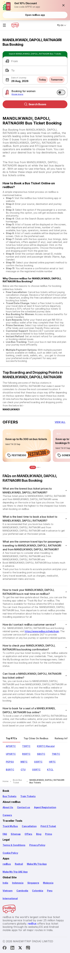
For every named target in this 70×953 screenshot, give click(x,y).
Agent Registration (45, 807)
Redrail (19, 864)
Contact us (23, 807)
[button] (63, 5)
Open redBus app (35, 15)
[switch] (61, 92)
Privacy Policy (37, 845)
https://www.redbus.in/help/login (42, 631)
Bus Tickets (9, 796)
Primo (48, 834)
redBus (7, 864)
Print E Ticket (48, 826)
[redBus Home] (15, 25)
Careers (7, 815)
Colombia (37, 890)
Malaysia (48, 882)
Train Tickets (28, 796)
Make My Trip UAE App (15, 871)
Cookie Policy (10, 852)
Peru (49, 890)
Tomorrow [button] (57, 79)
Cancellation (29, 826)
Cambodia (22, 890)
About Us (8, 807)
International (10, 898)
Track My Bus (10, 826)
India (5, 882)
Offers (28, 834)
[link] (27, 445)
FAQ (5, 834)
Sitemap (16, 834)
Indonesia (17, 882)
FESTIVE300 (19, 455)
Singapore (33, 882)
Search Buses (37, 104)
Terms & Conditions (14, 845)
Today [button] (42, 79)
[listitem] (8, 434)
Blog (38, 834)
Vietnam (8, 890)
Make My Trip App (37, 864)
